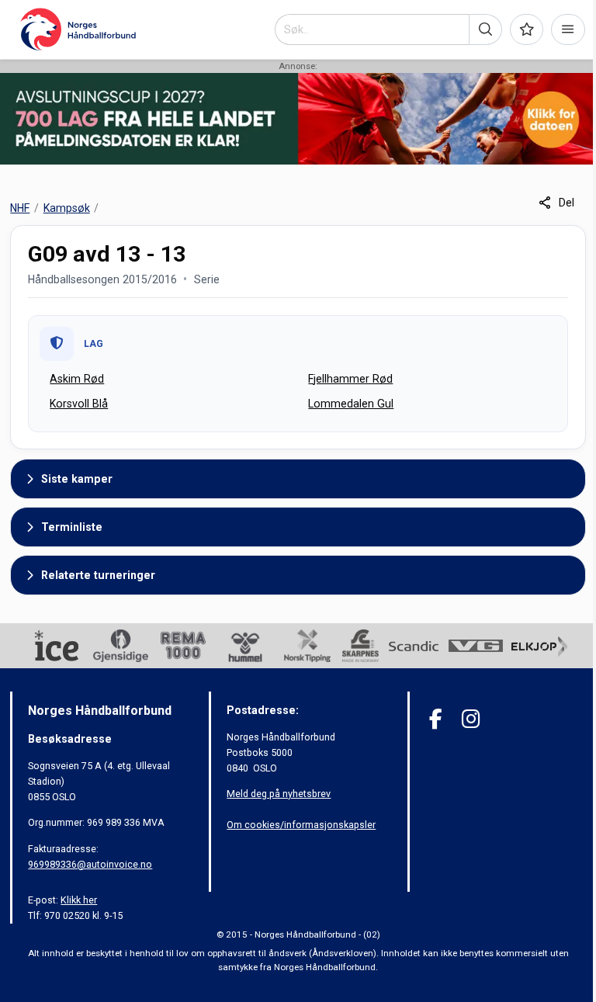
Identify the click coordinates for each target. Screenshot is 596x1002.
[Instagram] (470, 719)
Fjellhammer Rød (350, 379)
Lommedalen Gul (350, 403)
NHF (19, 208)
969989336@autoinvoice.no (90, 864)
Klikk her (79, 900)
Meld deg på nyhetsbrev (279, 793)
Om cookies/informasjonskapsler (301, 824)
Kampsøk (66, 208)
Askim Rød (77, 379)
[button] (485, 29)
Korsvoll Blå (79, 403)
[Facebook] (435, 719)
